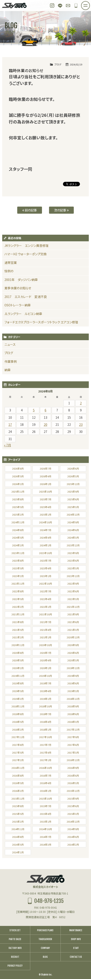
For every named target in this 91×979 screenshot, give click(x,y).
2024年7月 (45, 530)
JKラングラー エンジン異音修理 (26, 245)
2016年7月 (45, 775)
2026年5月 (18, 476)
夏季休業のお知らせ (17, 288)
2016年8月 (18, 775)
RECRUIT (15, 957)
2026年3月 (73, 476)
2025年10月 (45, 491)
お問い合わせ (68, 6)
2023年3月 (73, 568)
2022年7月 (45, 591)
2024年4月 (45, 537)
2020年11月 (17, 645)
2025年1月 (45, 514)
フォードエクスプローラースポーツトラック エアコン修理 (41, 322)
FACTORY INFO (15, 948)
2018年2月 (18, 729)
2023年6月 (73, 560)
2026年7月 (45, 468)
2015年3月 (73, 814)
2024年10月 (45, 522)
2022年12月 (73, 576)
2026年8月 (18, 468)
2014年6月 (73, 837)
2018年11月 (17, 706)
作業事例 (10, 361)
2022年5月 (18, 599)
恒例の (8, 271)
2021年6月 (73, 622)
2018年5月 (18, 722)
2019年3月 (73, 691)
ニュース (10, 344)
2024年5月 (18, 537)
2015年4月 (45, 814)
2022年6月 (73, 591)
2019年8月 (18, 683)
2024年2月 (18, 545)
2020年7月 (45, 653)
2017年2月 (18, 760)
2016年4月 (45, 783)
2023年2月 (18, 576)
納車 (7, 370)
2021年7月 (45, 622)
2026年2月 (18, 484)
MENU (89, 4)
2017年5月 (18, 752)
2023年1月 (45, 576)
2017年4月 (45, 752)
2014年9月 (73, 829)
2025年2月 (18, 514)
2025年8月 (18, 499)
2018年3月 (73, 722)
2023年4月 (45, 568)
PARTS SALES (15, 939)
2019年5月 (18, 691)
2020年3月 (73, 660)
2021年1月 (45, 637)
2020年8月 (18, 653)
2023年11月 (17, 553)
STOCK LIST (15, 930)
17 (10, 424)
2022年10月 (45, 583)
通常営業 (10, 262)
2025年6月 (73, 499)
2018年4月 (45, 722)
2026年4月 (45, 476)
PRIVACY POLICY (15, 965)
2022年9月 (73, 583)
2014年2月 (73, 844)
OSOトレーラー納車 (17, 305)
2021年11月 (17, 614)
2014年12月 (73, 821)
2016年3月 (73, 783)
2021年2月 (18, 637)
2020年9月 (73, 645)
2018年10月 (45, 706)
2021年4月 (45, 630)
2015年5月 (18, 814)
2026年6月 (73, 468)
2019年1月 (45, 699)
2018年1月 (45, 729)
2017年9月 (73, 737)
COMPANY (45, 948)
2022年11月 (17, 583)
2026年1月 (45, 484)
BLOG (45, 957)
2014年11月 (17, 829)
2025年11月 (17, 491)
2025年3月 (73, 507)
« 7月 (7, 445)
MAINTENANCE (75, 930)
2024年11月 (17, 522)
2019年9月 (73, 676)
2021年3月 (73, 630)
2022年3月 (73, 599)
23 (81, 424)
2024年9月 (73, 522)
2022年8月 (18, 591)
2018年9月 (73, 706)
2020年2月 (18, 668)
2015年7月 (45, 806)
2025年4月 (45, 507)
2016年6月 (73, 775)
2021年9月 (73, 614)
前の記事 (30, 210)
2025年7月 (45, 499)
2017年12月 (73, 729)
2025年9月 (73, 491)
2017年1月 (45, 760)
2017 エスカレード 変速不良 (25, 296)
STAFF (76, 948)
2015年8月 (18, 806)
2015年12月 (73, 791)
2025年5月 (18, 507)
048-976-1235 (76, 6)
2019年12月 (73, 668)
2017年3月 (73, 752)
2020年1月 (45, 668)
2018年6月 (73, 714)
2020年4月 (45, 660)
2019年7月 (45, 683)
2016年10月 (45, 768)
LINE (60, 6)
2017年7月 (45, 745)
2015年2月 (18, 821)
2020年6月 (73, 653)
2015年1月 (45, 821)
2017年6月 (73, 745)
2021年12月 (73, 607)
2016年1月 (45, 791)
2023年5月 (18, 568)
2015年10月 (45, 798)
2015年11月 (17, 798)
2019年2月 (18, 699)
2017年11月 (17, 737)
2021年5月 (18, 630)
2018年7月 (45, 714)
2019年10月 (45, 676)
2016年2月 (18, 791)
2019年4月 (45, 691)
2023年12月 (73, 545)
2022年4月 (45, 599)
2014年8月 (18, 837)
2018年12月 (73, 699)
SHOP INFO (76, 939)
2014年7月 (45, 837)
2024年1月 (45, 545)
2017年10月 (45, 737)
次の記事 (60, 210)
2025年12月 (73, 484)
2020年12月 (73, 637)
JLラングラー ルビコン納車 (23, 313)
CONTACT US (76, 957)
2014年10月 (45, 829)
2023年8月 (18, 560)
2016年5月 (18, 783)
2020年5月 (18, 660)
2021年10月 (45, 614)
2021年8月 (18, 622)
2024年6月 (73, 530)
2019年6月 (73, 683)
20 (45, 424)
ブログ (57, 64)
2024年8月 (18, 530)
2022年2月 (18, 607)
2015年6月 (73, 806)
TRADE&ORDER (45, 939)
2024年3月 (73, 537)
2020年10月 (45, 645)
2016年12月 (73, 760)
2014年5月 (18, 844)
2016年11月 (17, 768)
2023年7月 (45, 560)
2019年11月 (17, 676)
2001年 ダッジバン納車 (21, 279)
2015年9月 (73, 798)
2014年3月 (45, 844)
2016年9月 (73, 768)
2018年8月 (18, 714)
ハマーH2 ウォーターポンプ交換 (25, 254)
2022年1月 (45, 607)
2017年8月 (18, 745)
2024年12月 (73, 514)
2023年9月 (73, 553)
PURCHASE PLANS (45, 930)
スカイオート (14, 5)
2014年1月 (18, 852)
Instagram (52, 6)
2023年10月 (45, 553)
